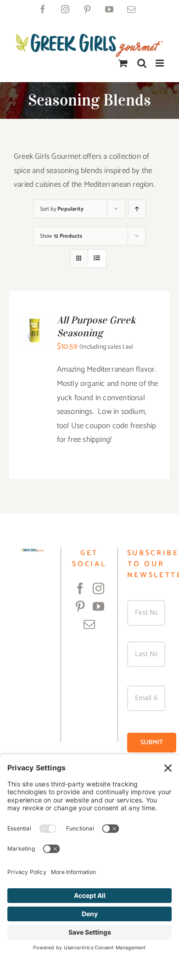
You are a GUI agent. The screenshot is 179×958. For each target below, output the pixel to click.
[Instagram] (98, 588)
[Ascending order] (137, 209)
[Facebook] (80, 588)
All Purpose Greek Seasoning (96, 326)
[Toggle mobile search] (141, 63)
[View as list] (97, 258)
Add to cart (35, 326)
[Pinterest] (80, 606)
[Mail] (89, 624)
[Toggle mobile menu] (160, 63)
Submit (151, 742)
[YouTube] (98, 606)
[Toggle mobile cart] (123, 63)
